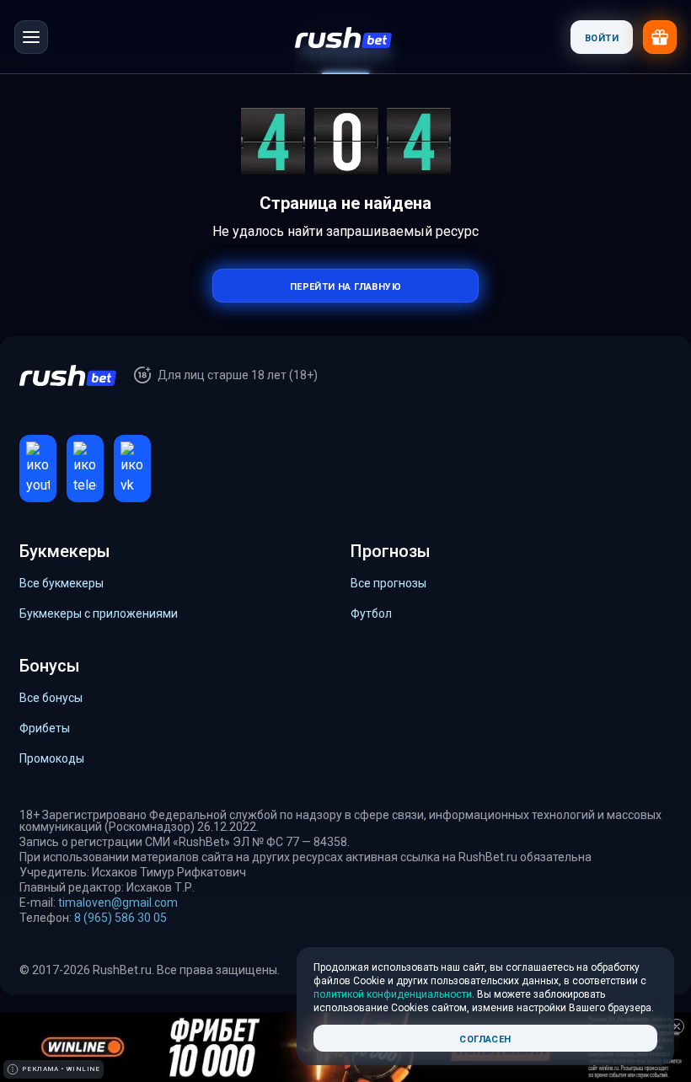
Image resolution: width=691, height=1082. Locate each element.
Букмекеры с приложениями (98, 613)
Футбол (371, 613)
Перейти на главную (345, 285)
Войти (602, 37)
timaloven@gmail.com (118, 902)
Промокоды (51, 758)
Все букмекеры (61, 583)
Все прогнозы (388, 583)
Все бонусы (51, 697)
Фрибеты (44, 728)
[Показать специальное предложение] (660, 37)
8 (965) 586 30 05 (120, 917)
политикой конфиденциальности (392, 994)
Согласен (485, 1038)
